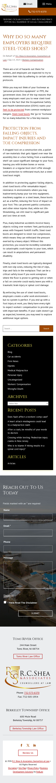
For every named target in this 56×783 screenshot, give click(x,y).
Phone (7, 541)
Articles (11, 463)
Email (29, 3)
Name (7, 510)
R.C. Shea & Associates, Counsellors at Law (30, 761)
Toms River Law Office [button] (28, 656)
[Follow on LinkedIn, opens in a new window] (34, 745)
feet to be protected (13, 109)
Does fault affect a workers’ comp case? (28, 416)
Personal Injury (15, 375)
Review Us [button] (28, 752)
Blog (10, 351)
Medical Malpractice (18, 370)
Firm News (13, 361)
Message (8, 557)
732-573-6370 (38, 11)
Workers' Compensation (32, 59)
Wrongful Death (15, 388)
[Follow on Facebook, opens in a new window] (21, 745)
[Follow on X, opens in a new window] (28, 745)
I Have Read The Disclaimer (22, 602)
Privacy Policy (33, 768)
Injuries (11, 365)
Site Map (22, 768)
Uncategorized (15, 379)
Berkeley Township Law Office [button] (28, 728)
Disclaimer (9, 595)
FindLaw (39, 771)
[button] (47, 4)
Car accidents (14, 356)
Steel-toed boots (21, 113)
